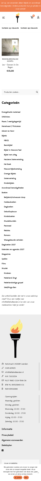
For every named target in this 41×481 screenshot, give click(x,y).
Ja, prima (18, 477)
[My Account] (38, 17)
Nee (26, 477)
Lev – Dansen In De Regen (10, 66)
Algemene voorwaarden (12, 440)
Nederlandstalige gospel (10, 60)
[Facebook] (20, 450)
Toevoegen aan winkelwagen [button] (15, 42)
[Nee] (38, 472)
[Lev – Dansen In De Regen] (10, 47)
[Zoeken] (37, 92)
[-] (18, 17)
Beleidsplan (7, 445)
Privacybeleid (7, 435)
